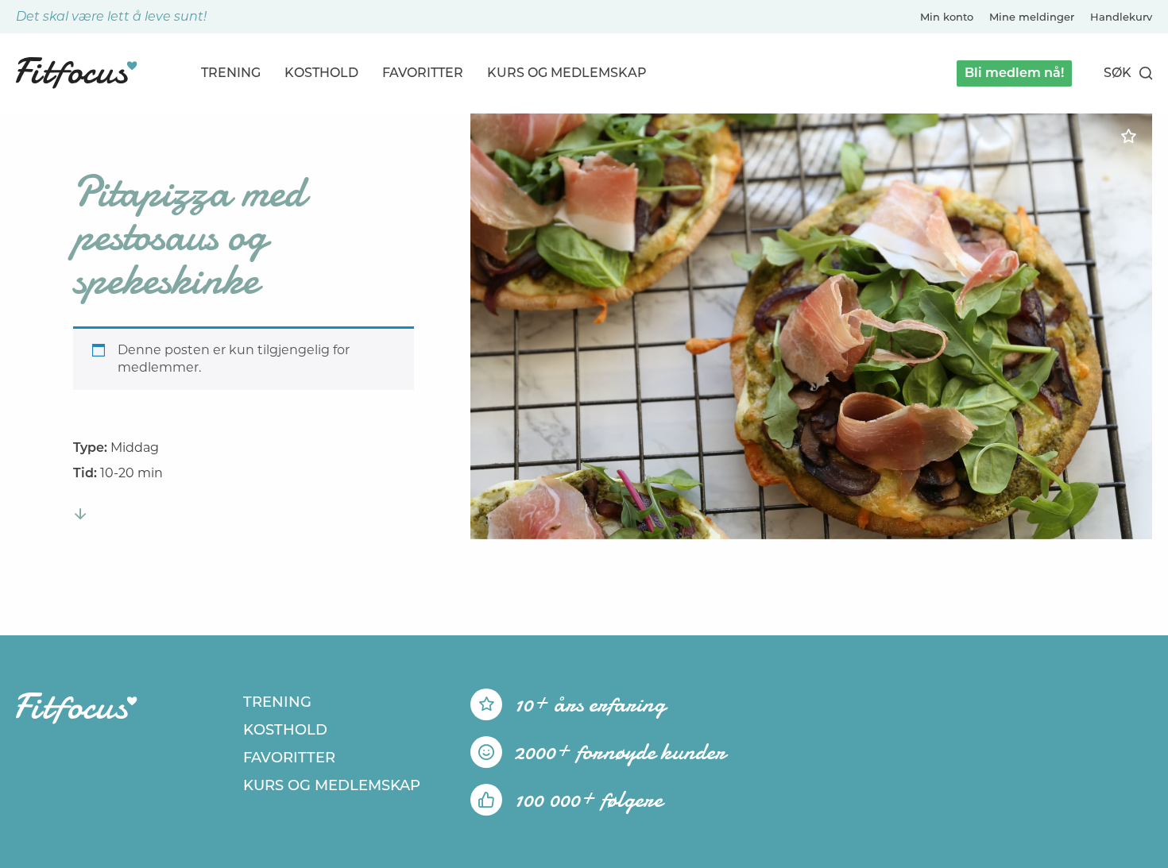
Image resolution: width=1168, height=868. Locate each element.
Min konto (946, 16)
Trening (231, 72)
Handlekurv (1121, 16)
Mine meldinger (1031, 16)
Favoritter (422, 72)
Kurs (567, 72)
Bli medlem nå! (1014, 72)
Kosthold (321, 72)
